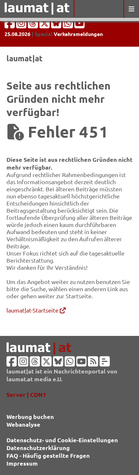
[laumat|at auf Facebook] (10, 25)
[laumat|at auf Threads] (33, 25)
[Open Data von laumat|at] (105, 363)
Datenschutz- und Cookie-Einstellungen (62, 440)
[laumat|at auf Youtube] (79, 25)
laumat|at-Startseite (33, 310)
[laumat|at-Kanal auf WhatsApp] (68, 25)
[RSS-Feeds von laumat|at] (93, 363)
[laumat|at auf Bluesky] (57, 25)
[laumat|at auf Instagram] (22, 25)
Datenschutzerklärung (38, 447)
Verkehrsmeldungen (78, 33)
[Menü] (131, 9)
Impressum (22, 463)
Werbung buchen (30, 416)
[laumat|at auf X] (45, 25)
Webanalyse (23, 424)
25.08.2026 (17, 33)
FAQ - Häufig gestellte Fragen (48, 455)
